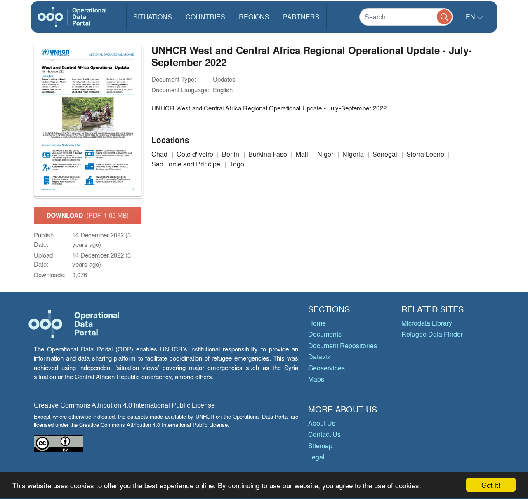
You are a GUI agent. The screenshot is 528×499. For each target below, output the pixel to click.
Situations (152, 16)
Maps (316, 379)
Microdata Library (426, 323)
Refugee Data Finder (432, 334)
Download (88, 215)
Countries (205, 16)
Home (317, 323)
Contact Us (324, 434)
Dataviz (319, 356)
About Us (321, 423)
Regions (254, 16)
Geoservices (326, 367)
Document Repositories (342, 345)
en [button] (471, 16)
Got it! (490, 485)
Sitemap (320, 445)
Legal (316, 457)
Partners (301, 16)
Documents (325, 334)
